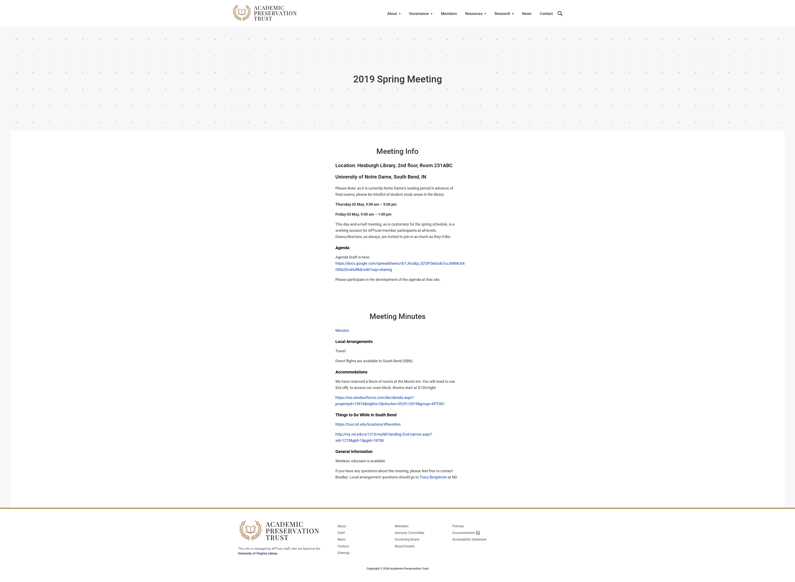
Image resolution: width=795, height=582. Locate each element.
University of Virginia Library (257, 553)
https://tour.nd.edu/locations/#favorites (368, 424)
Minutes (342, 330)
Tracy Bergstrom (433, 477)
